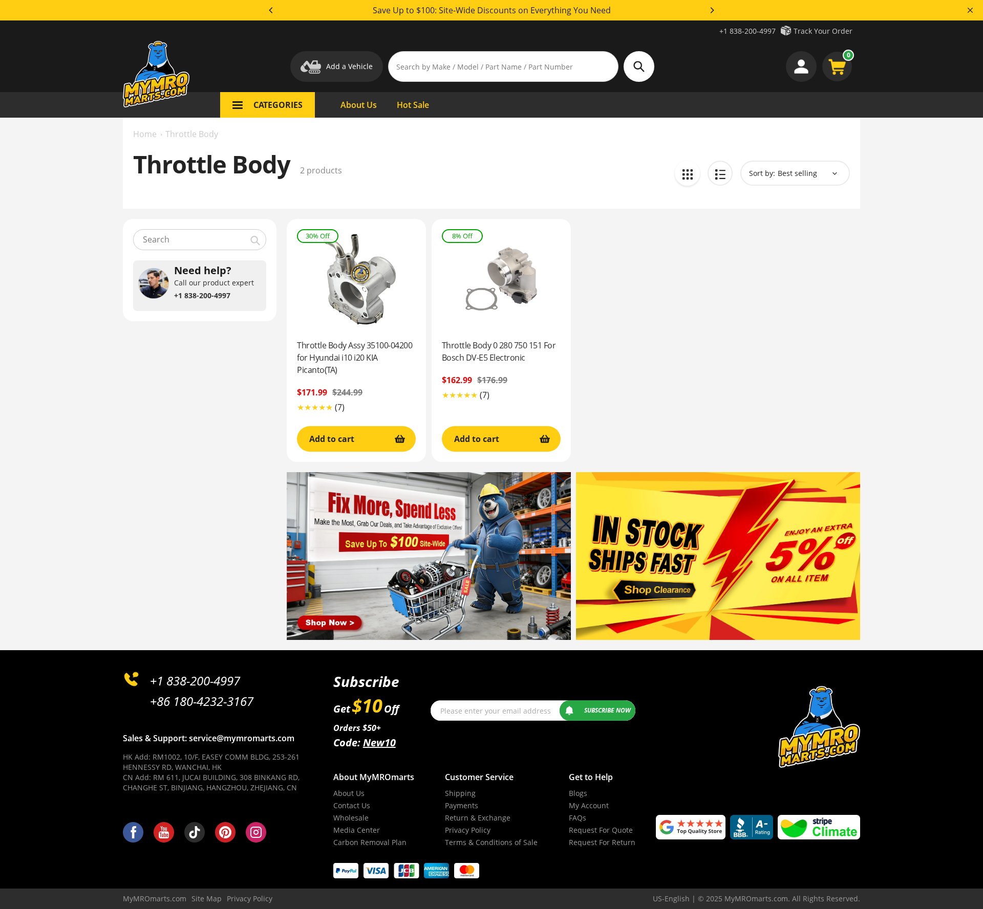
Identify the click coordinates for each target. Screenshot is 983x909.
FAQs (577, 818)
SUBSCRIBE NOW (607, 710)
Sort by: (762, 173)
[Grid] (687, 173)
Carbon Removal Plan (370, 842)
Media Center (356, 830)
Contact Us (351, 805)
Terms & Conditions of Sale (491, 842)
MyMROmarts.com (154, 898)
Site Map (206, 898)
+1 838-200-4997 (747, 31)
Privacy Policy (467, 830)
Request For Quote (601, 830)
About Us (349, 793)
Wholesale (351, 818)
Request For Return (602, 842)
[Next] (712, 10)
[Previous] (271, 10)
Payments (461, 805)
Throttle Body (191, 134)
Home (145, 134)
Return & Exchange (477, 818)
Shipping (460, 793)
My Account (589, 805)
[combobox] (199, 239)
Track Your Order (823, 31)
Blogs (578, 793)
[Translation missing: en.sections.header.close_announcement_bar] (970, 10)
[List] (720, 173)
